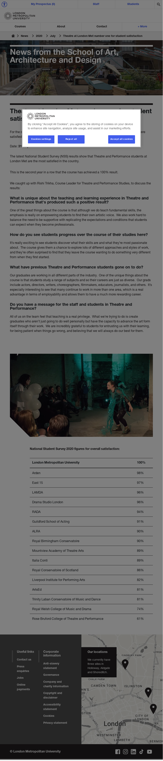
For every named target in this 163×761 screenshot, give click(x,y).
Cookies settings (41, 139)
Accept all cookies (121, 139)
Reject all (71, 139)
